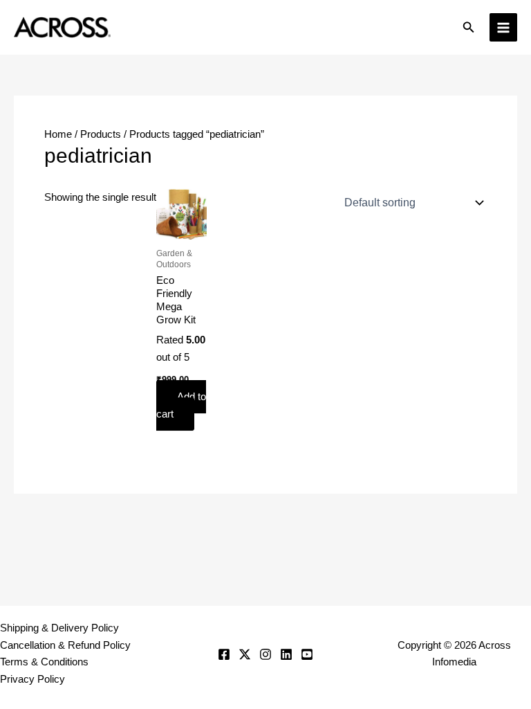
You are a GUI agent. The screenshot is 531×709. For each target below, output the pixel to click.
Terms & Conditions (44, 661)
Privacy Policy (32, 679)
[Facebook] (224, 654)
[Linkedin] (286, 654)
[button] (469, 28)
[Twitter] (245, 654)
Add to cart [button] (181, 405)
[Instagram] (265, 654)
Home (58, 134)
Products (100, 134)
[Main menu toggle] (503, 27)
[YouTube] (307, 654)
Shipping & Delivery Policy (59, 628)
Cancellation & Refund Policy (65, 645)
